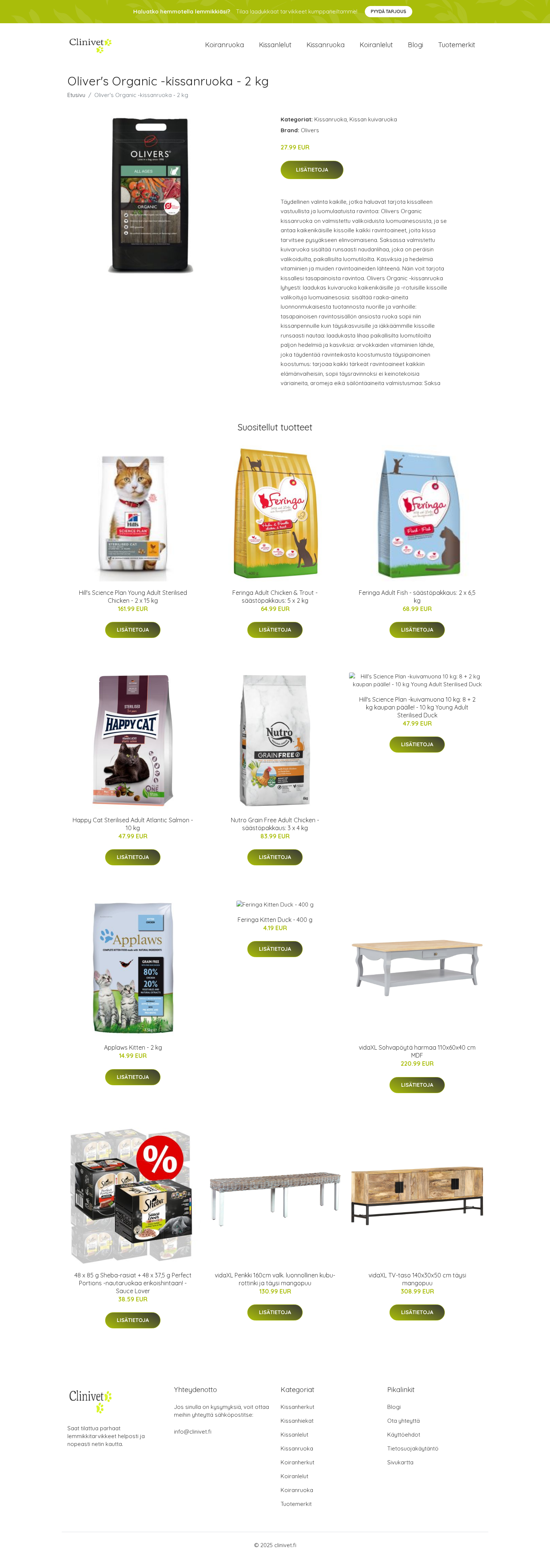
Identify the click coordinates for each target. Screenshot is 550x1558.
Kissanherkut (297, 1406)
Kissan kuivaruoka (373, 119)
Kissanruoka (325, 44)
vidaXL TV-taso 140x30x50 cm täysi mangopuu (417, 1279)
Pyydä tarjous (388, 11)
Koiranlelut (376, 44)
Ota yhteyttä (403, 1420)
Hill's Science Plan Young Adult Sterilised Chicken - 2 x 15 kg (133, 596)
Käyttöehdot (403, 1434)
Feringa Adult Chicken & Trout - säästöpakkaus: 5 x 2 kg (275, 596)
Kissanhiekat (297, 1420)
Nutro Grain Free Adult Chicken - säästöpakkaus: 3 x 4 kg (275, 824)
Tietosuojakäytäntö (413, 1448)
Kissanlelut (275, 44)
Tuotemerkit (456, 44)
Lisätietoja (312, 169)
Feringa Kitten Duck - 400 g (275, 919)
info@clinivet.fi (192, 1431)
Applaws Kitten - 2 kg (133, 1047)
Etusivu (76, 95)
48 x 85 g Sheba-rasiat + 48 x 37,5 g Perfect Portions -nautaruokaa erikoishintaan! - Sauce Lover (133, 1283)
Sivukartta (400, 1462)
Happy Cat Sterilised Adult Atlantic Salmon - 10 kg (133, 824)
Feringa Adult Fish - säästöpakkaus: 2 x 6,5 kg (417, 596)
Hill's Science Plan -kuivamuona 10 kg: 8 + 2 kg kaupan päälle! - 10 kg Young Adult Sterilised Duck (417, 707)
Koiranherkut (297, 1462)
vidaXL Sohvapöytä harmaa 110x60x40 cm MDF (417, 1051)
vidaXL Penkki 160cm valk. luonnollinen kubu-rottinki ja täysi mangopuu (275, 1279)
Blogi (415, 44)
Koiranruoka (224, 44)
